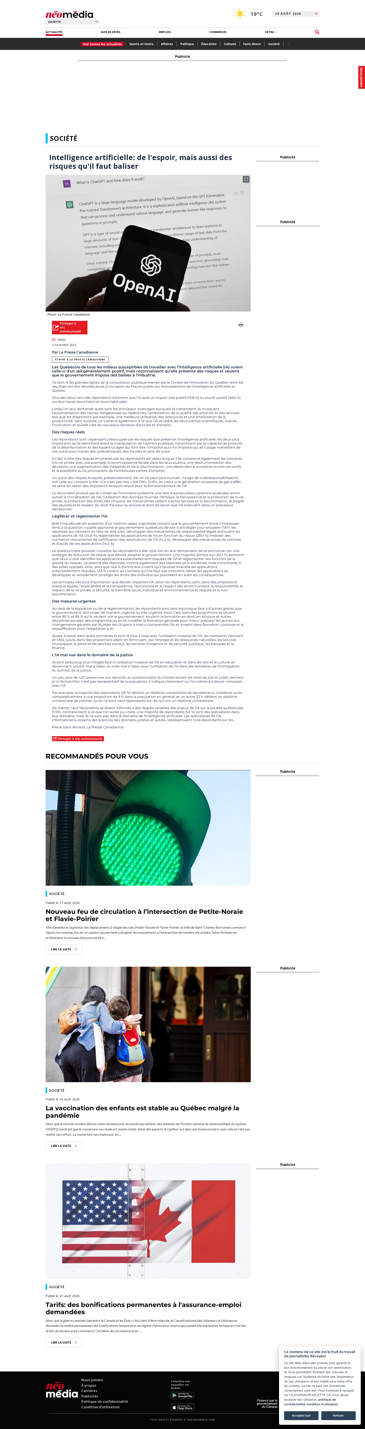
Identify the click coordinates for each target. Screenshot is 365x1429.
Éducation (209, 44)
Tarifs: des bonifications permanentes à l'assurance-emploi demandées (143, 1308)
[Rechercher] (317, 32)
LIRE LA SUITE (61, 949)
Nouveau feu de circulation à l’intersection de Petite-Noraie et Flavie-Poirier (144, 915)
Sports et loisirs (141, 44)
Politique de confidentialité (104, 1401)
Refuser (338, 1415)
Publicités (89, 1396)
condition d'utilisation (322, 1404)
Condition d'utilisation (100, 1407)
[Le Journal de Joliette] (62, 1395)
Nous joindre (92, 1380)
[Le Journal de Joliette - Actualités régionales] (69, 14)
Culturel (230, 44)
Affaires (167, 44)
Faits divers (252, 44)
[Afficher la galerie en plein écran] (246, 179)
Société (274, 44)
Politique (187, 44)
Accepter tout (301, 1415)
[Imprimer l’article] (241, 326)
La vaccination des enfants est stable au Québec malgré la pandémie (142, 1111)
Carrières (89, 1390)
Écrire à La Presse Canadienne (80, 359)
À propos (88, 1385)
